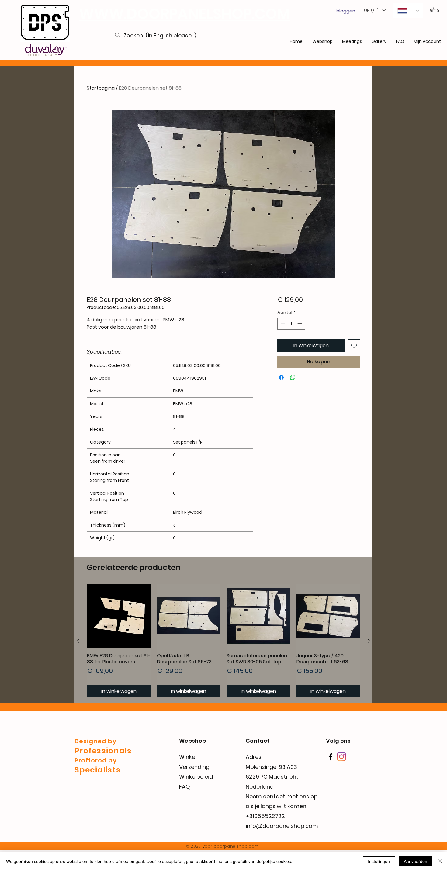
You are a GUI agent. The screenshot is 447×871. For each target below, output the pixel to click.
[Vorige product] (78, 641)
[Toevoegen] (354, 345)
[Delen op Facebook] (281, 377)
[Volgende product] (368, 641)
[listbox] (374, 10)
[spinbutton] (291, 323)
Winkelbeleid (196, 776)
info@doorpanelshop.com (282, 826)
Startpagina (101, 88)
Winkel (187, 757)
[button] (374, 10)
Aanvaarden (415, 861)
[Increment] (300, 323)
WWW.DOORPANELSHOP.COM (184, 14)
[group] (223, 641)
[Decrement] (282, 323)
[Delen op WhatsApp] (292, 377)
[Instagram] (341, 756)
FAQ (184, 786)
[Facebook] (330, 756)
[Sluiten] (439, 861)
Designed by (95, 741)
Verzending (194, 767)
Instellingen (379, 861)
